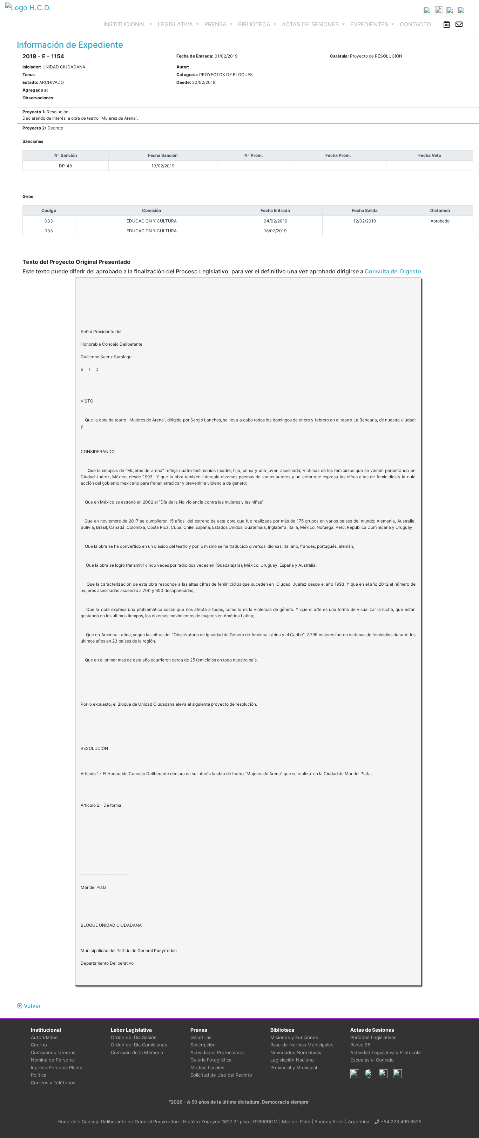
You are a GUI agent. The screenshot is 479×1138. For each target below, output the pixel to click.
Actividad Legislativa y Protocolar (386, 1052)
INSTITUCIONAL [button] (129, 24)
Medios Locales (207, 1067)
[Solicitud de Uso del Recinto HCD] (447, 24)
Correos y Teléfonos (53, 1082)
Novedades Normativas (295, 1052)
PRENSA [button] (216, 24)
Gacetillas (200, 1037)
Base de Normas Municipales (301, 1044)
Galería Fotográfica (210, 1060)
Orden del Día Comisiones (139, 1044)
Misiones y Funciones (294, 1037)
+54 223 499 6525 (400, 1121)
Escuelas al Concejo (372, 1060)
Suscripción (203, 1044)
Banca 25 (360, 1044)
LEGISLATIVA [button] (176, 24)
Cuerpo (39, 1044)
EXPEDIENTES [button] (370, 24)
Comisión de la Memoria (137, 1052)
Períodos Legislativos (373, 1037)
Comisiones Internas (53, 1052)
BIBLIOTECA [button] (255, 24)
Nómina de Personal (53, 1060)
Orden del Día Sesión (134, 1037)
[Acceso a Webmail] (459, 24)
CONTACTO (415, 24)
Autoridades (44, 1037)
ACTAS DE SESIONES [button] (311, 24)
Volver (31, 1005)
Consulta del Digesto (393, 271)
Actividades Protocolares (217, 1052)
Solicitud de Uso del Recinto (221, 1075)
